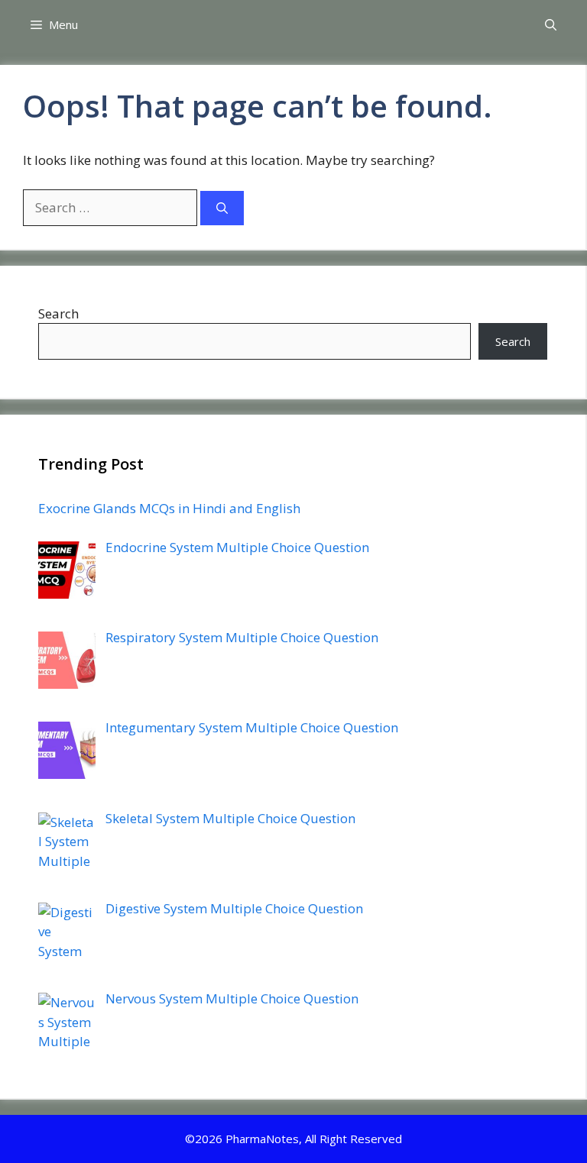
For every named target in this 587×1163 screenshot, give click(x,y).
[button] (551, 25)
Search (58, 313)
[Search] (222, 208)
